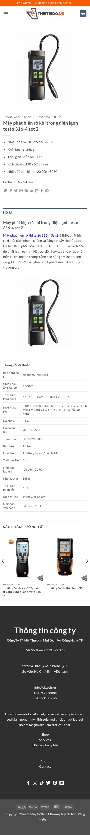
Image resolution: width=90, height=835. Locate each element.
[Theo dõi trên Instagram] (35, 783)
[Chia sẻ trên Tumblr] (41, 191)
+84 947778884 (45, 693)
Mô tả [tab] (7, 212)
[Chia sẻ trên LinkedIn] (36, 191)
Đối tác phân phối (45, 745)
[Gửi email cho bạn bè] (21, 191)
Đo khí (29, 116)
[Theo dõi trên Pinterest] (55, 783)
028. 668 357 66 (45, 698)
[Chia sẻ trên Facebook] (11, 191)
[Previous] (3, 569)
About (45, 761)
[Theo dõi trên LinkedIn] (61, 783)
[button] (5, 13)
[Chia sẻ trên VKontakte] (31, 191)
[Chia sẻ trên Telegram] (47, 191)
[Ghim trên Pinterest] (26, 191)
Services (45, 740)
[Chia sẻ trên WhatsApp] (5, 191)
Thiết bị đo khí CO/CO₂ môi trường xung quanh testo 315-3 (22, 592)
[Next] (86, 569)
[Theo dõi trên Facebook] (28, 783)
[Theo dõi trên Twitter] (48, 783)
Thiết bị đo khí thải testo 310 (65, 588)
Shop (45, 734)
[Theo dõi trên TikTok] (42, 783)
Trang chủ (11, 116)
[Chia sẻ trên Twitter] (16, 191)
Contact (45, 766)
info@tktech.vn (45, 687)
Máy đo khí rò (50, 116)
